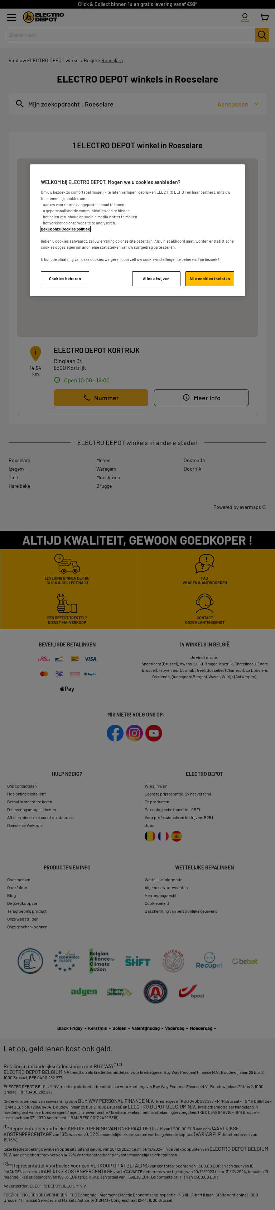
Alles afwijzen (156, 278)
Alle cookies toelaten (209, 278)
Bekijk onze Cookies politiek (65, 229)
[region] (137, 230)
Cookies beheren (65, 278)
